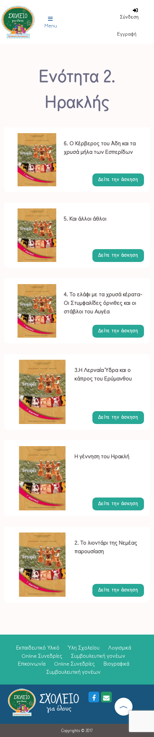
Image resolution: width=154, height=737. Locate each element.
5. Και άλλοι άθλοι (85, 218)
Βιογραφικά (116, 663)
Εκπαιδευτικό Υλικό (37, 647)
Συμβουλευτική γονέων (98, 655)
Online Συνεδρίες (41, 655)
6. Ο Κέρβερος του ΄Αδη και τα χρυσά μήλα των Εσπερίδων (100, 147)
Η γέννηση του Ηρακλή (101, 455)
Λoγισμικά (119, 647)
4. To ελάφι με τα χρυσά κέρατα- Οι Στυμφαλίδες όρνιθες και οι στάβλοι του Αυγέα (103, 302)
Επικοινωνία (31, 663)
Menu (50, 25)
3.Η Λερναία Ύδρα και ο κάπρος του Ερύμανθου (103, 373)
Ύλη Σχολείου (84, 647)
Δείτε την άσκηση (118, 179)
